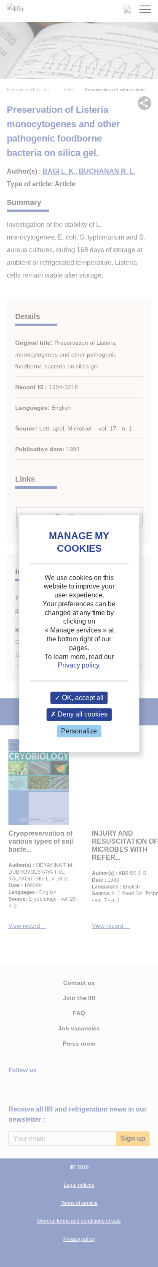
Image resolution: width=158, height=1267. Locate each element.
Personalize (79, 731)
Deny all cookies (81, 714)
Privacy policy (78, 665)
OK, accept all (82, 698)
